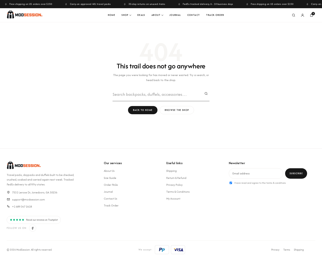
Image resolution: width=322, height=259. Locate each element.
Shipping (171, 171)
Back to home (143, 110)
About (156, 15)
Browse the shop (177, 110)
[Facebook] (32, 228)
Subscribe (296, 173)
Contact (193, 15)
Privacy (275, 250)
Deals (141, 15)
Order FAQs (111, 185)
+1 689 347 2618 (22, 207)
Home (111, 15)
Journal (175, 15)
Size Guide (110, 178)
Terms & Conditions (178, 192)
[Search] (293, 15)
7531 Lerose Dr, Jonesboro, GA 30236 (34, 192)
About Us (109, 171)
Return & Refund (176, 178)
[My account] (302, 15)
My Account (173, 198)
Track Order (215, 15)
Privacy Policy (174, 185)
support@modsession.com (28, 199)
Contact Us (110, 198)
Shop (125, 15)
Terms (286, 250)
